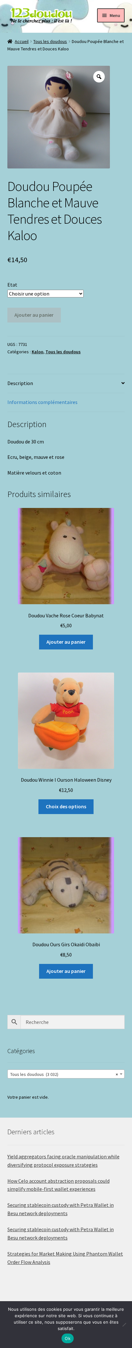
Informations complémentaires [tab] (42, 402)
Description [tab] (20, 383)
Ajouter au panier (34, 315)
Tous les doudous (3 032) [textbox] (64, 1074)
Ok (67, 1338)
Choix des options (66, 806)
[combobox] (66, 1073)
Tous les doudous (50, 41)
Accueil (22, 41)
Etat (12, 284)
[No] (124, 1324)
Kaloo (37, 352)
